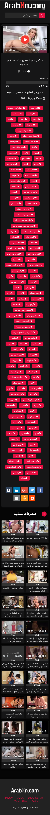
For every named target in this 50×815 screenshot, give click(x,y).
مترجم (32, 394)
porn (38, 158)
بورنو (9, 293)
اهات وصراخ (17, 271)
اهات (32, 271)
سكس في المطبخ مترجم (23, 332)
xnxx (34, 181)
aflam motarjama (30, 136)
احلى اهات (31, 203)
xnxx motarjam (17, 181)
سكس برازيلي (33, 315)
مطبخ (37, 433)
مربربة (30, 125)
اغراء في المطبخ (23, 209)
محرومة (12, 400)
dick (33, 147)
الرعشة (11, 231)
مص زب (30, 422)
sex (25, 164)
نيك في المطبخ (13, 467)
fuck (36, 153)
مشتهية (10, 405)
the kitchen (30, 175)
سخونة (16, 304)
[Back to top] (41, 806)
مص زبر (16, 422)
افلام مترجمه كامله (30, 231)
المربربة (34, 108)
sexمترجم (31, 170)
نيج (30, 456)
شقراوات (30, 360)
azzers (12, 136)
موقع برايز (32, 450)
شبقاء (31, 349)
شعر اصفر (17, 349)
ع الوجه (23, 366)
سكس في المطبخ (23, 327)
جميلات (22, 299)
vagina (15, 175)
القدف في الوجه (13, 254)
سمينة (35, 119)
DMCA (20, 798)
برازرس (28, 287)
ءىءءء (14, 198)
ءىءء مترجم (30, 198)
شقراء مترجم (16, 355)
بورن (20, 293)
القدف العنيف (16, 242)
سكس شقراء (13, 315)
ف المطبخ (31, 372)
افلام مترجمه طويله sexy (23, 226)
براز (9, 276)
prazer (25, 158)
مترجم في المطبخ (30, 400)
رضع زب (29, 304)
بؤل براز (35, 276)
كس (9, 119)
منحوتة (13, 439)
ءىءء (13, 192)
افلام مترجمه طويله (23, 220)
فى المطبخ (15, 372)
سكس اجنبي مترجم (23, 310)
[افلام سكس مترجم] (25, 5)
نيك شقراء (13, 461)
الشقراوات (30, 237)
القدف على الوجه (15, 248)
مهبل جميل (17, 444)
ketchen (12, 153)
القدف (32, 242)
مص (31, 411)
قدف (35, 377)
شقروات (15, 360)
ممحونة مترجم (30, 439)
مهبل (32, 444)
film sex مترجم (17, 147)
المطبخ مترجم (34, 265)
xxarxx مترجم (29, 192)
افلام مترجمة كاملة (23, 214)
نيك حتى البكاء (31, 461)
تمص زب (36, 299)
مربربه (15, 125)
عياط (10, 366)
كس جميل (17, 383)
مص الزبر (32, 416)
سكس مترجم (30, 338)
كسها (21, 388)
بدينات (30, 114)
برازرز (32, 282)
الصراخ (15, 237)
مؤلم (9, 388)
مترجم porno (16, 394)
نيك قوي (30, 472)
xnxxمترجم (30, 186)
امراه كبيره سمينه (15, 108)
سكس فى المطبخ (23, 321)
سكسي (14, 338)
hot (24, 153)
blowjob (13, 142)
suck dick (15, 170)
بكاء (16, 287)
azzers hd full (30, 142)
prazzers (10, 158)
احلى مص (15, 203)
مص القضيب (15, 416)
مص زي (31, 428)
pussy (36, 164)
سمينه (22, 119)
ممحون (24, 433)
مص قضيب (16, 428)
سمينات (16, 114)
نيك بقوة (18, 456)
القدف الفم (34, 248)
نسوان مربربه (22, 130)
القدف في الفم (34, 254)
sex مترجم (11, 164)
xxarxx (15, 186)
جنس (9, 299)
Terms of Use (20, 801)
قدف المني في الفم (17, 377)
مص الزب (18, 411)
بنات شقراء (35, 293)
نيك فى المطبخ (33, 467)
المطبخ (16, 259)
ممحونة (10, 433)
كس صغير (35, 388)
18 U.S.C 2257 (35, 798)
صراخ (36, 366)
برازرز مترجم (16, 282)
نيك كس (15, 472)
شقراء (32, 355)
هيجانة (23, 478)
